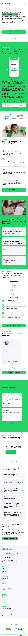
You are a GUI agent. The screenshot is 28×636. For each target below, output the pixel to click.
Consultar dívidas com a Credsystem (14, 105)
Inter (3, 588)
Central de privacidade (6, 608)
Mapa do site (4, 581)
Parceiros (4, 571)
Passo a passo (5, 597)
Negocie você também (14, 372)
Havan (3, 589)
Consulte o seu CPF (6, 569)
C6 (8, 589)
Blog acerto (4, 603)
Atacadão (9, 586)
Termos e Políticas (5, 615)
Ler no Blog (11, 452)
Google (16, 361)
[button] (24, 3)
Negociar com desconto (14, 325)
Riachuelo (9, 588)
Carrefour (4, 586)
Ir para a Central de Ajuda (10, 538)
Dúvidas (4, 599)
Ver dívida (14, 632)
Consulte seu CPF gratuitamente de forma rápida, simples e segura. (13, 21)
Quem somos (5, 578)
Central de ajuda (5, 613)
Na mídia (4, 572)
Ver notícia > (6, 403)
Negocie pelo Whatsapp (7, 614)
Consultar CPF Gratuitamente (14, 190)
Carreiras (4, 579)
